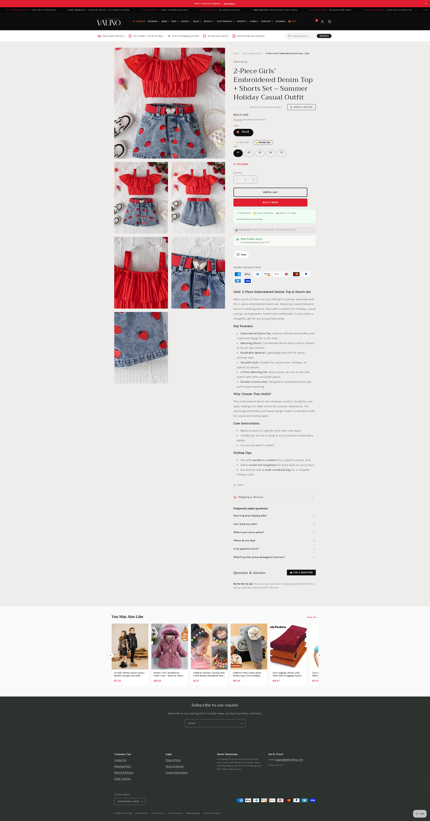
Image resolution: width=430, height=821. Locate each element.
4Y (249, 152)
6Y (270, 152)
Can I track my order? (245, 524)
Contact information (212, 813)
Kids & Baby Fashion (252, 53)
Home (253, 21)
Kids (174, 21)
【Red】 (245, 132)
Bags (196, 21)
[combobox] (303, 36)
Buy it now (270, 202)
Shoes (185, 21)
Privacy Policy (173, 760)
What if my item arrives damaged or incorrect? (259, 557)
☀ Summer (139, 21)
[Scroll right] (319, 655)
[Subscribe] (241, 723)
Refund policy (141, 813)
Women (152, 21)
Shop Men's (229, 3)
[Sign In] (322, 21)
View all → (312, 617)
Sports (241, 21)
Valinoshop (127, 813)
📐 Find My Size (262, 142)
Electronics (224, 21)
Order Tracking (122, 778)
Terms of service (175, 813)
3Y (238, 152)
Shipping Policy (122, 766)
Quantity (237, 173)
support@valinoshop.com (289, 759)
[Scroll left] (111, 655)
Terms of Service (175, 766)
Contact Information (177, 772)
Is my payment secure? (246, 549)
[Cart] (329, 21)
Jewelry (266, 21)
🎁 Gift (292, 21)
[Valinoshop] (108, 21)
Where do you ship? (244, 541)
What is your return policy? (248, 532)
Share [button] (240, 485)
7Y (281, 152)
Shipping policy (193, 813)
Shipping (237, 120)
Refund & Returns (124, 772)
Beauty (208, 21)
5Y (260, 152)
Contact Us (120, 760)
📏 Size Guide (242, 142)
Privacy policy (157, 813)
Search (324, 36)
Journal (281, 21)
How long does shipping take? (250, 516)
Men (164, 21)
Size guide (242, 164)
